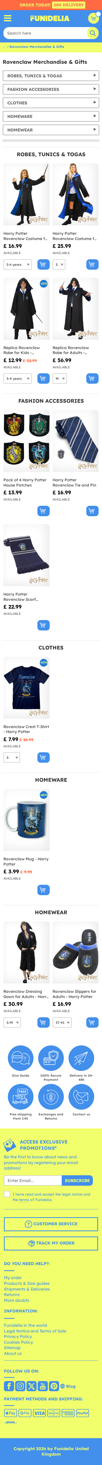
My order (13, 1277)
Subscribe (77, 1180)
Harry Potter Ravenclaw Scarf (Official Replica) (19, 597)
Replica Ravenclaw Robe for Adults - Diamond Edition (71, 350)
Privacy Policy (18, 1336)
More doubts (16, 1300)
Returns (12, 1294)
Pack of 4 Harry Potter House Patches (25, 482)
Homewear (20, 129)
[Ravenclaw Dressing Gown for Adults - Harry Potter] (26, 952)
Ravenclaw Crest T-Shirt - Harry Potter (26, 729)
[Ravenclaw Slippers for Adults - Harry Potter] (76, 952)
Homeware (19, 116)
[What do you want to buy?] (8, 18)
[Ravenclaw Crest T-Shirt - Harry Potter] (26, 688)
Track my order (55, 1243)
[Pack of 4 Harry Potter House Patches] (26, 441)
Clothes (17, 102)
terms (24, 1199)
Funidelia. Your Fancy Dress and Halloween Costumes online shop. (50, 18)
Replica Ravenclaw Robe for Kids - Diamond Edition (21, 350)
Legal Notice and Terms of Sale (35, 1331)
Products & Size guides (27, 1283)
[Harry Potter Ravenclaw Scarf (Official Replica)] (26, 555)
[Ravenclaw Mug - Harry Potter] (26, 820)
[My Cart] (93, 18)
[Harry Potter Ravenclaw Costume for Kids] (26, 194)
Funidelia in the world (25, 1325)
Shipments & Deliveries (27, 1289)
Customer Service (54, 1223)
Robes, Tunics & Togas (34, 75)
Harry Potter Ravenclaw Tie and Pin (74, 482)
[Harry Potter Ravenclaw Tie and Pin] (76, 441)
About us (13, 1353)
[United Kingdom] (9, 1386)
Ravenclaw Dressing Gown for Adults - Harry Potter (26, 994)
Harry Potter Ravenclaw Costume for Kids (26, 236)
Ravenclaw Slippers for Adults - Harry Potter (74, 994)
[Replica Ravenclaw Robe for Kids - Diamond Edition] (26, 309)
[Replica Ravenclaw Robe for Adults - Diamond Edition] (76, 309)
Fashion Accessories (33, 89)
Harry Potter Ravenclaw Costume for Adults (75, 236)
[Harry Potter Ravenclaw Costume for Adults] (76, 194)
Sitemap (12, 1347)
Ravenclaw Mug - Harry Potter (26, 861)
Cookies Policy (18, 1342)
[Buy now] (43, 264)
